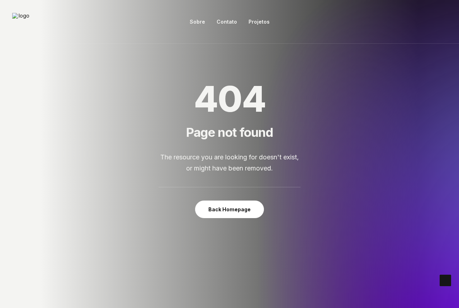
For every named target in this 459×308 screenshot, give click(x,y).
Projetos (259, 22)
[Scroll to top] (445, 279)
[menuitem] (197, 22)
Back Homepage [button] (229, 209)
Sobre (197, 22)
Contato (227, 22)
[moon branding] (21, 22)
